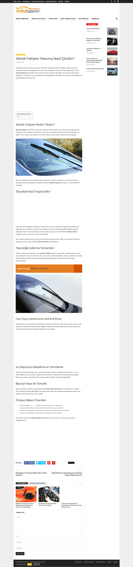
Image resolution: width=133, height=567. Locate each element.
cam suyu (33, 405)
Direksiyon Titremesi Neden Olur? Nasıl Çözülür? (31, 474)
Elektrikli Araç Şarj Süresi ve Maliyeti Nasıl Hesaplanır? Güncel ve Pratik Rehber (25, 505)
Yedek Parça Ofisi (21, 564)
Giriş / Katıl (17, 1)
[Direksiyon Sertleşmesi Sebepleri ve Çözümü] (112, 41)
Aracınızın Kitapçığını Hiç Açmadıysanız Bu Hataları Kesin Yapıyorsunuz (71, 505)
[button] (116, 19)
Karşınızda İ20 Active (93, 28)
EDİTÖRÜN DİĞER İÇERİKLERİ (37, 483)
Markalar (95, 19)
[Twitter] (118, 1)
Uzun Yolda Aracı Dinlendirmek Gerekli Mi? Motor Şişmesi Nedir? (94, 60)
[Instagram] (115, 1)
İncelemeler (83, 19)
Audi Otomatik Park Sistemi (95, 69)
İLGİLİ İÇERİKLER (21, 483)
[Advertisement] (49, 36)
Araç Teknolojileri (68, 19)
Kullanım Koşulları (37, 1)
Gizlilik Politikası (51, 1)
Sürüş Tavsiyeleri (39, 19)
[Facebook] (111, 1)
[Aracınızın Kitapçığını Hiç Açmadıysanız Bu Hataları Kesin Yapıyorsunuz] (71, 494)
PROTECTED (37, 564)
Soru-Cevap (53, 19)
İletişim (67, 1)
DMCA (30, 564)
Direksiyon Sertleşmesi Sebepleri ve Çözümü (93, 39)
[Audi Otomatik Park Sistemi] (112, 71)
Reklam (60, 1)
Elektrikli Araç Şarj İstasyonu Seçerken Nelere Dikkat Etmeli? (67, 474)
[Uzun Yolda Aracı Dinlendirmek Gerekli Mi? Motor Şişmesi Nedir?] (112, 61)
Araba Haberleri (22, 19)
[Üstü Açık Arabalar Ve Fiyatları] (112, 51)
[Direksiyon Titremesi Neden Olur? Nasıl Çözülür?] (49, 494)
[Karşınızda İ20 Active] (112, 31)
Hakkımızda (26, 1)
